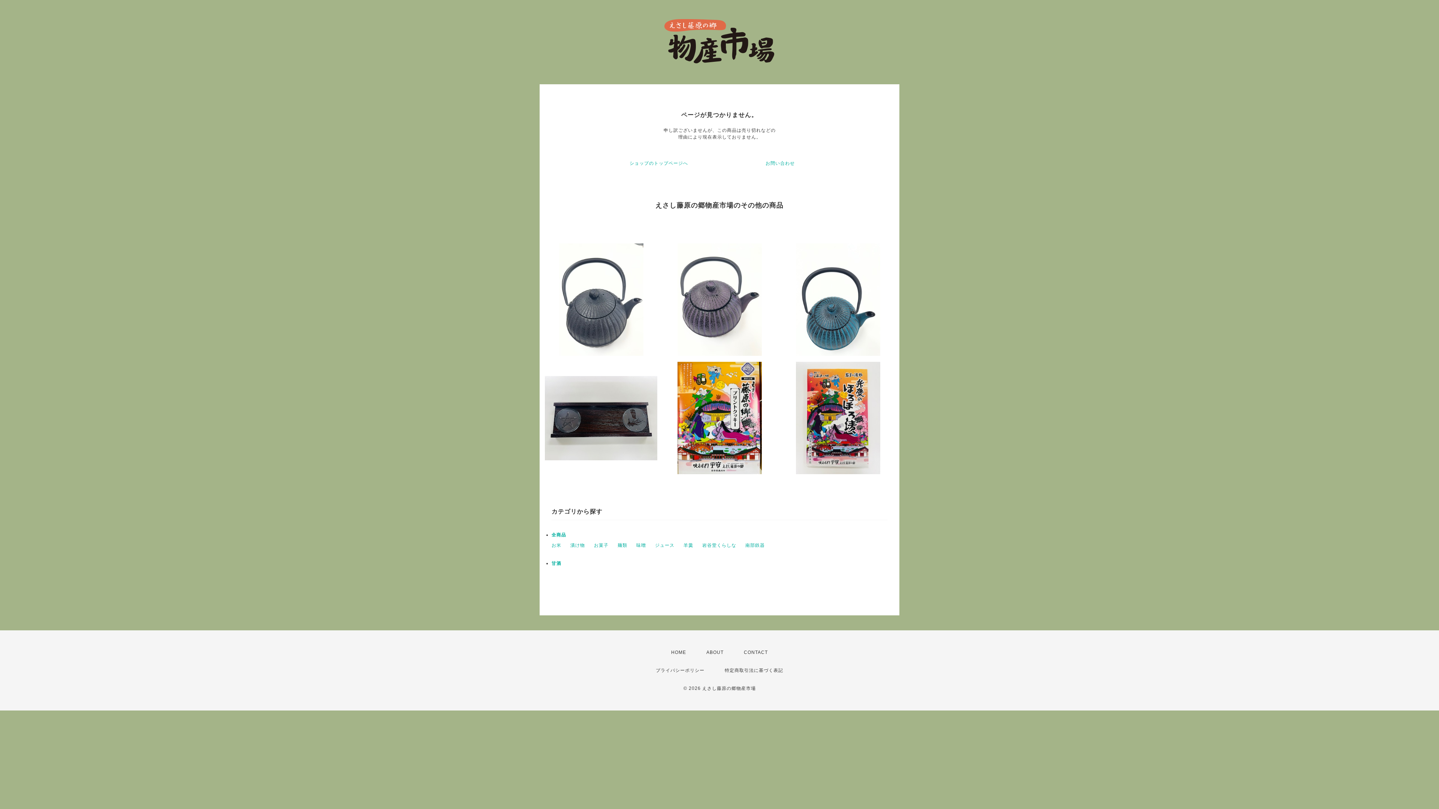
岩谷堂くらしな (719, 545)
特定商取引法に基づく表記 (754, 670)
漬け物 (577, 545)
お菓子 (601, 545)
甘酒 (556, 563)
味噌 (641, 545)
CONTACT (756, 652)
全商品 (559, 534)
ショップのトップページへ (659, 163)
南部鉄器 (755, 545)
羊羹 (688, 545)
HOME (678, 652)
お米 (556, 545)
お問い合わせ (780, 163)
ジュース (665, 545)
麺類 (622, 545)
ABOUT (715, 652)
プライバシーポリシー (680, 670)
